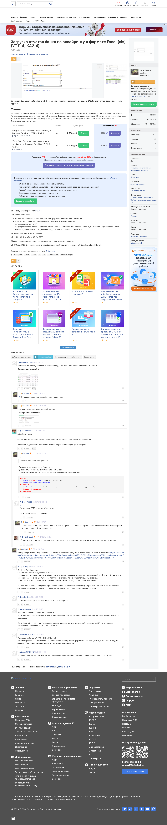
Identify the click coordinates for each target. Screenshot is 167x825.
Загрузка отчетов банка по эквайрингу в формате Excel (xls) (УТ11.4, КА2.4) (68, 44)
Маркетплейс (97, 712)
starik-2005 (28, 537)
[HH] (136, 809)
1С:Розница (94, 735)
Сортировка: (67, 357)
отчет (26, 255)
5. (19, 453)
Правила (126, 724)
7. (20, 502)
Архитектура (58, 713)
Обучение (94, 687)
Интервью (20, 702)
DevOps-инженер (97, 702)
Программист (96, 691)
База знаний (22, 716)
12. (18, 609)
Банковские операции (139, 170)
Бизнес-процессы (61, 695)
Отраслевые (58, 767)
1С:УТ (91, 731)
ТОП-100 (19, 706)
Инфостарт (50, 251)
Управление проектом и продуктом (63, 700)
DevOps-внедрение (24, 768)
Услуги (55, 738)
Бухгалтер (135, 177)
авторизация (64, 667)
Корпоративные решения (67, 756)
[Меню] (13, 3)
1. (18, 362)
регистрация (51, 667)
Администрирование (25, 743)
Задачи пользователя (26, 731)
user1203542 (29, 502)
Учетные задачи (23, 728)
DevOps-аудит (22, 764)
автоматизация (66, 255)
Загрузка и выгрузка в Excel (142, 168)
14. (18, 652)
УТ (40, 255)
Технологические (60, 775)
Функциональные (23, 724)
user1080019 (27, 634)
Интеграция (21, 747)
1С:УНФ (92, 728)
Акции (55, 727)
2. (19, 393)
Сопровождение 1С (63, 723)
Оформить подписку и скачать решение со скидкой (69, 165)
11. (18, 597)
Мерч (129, 704)
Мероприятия (134, 687)
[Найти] (153, 679)
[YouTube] (147, 809)
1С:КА (92, 724)
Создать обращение (135, 771)
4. (18, 431)
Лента (18, 699)
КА (44, 255)
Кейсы (55, 742)
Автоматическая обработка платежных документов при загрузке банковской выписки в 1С (112, 296)
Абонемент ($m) (137, 243)
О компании (129, 712)
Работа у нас (128, 731)
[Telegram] (124, 809)
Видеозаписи (133, 691)
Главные (19, 695)
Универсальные (96, 747)
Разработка (21, 735)
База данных (21, 739)
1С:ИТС (55, 730)
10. (18, 566)
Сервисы (56, 734)
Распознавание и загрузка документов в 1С (83, 332)
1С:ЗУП (92, 739)
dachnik (25, 393)
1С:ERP (92, 720)
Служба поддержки (135, 742)
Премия (19, 710)
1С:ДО (92, 743)
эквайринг (18, 255)
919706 (38, 211)
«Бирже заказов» (138, 96)
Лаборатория (23, 757)
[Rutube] (153, 809)
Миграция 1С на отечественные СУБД (26, 784)
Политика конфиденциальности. (59, 799)
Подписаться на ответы (22, 357)
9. (20, 537)
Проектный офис (98, 764)
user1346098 (28, 652)
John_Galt (26, 566)
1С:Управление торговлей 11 (142, 197)
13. (18, 634)
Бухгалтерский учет (139, 236)
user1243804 (27, 362)
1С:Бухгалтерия (96, 716)
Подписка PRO (22, 720)
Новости (19, 691)
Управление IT (59, 709)
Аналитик (93, 695)
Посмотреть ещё (68, 347)
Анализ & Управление (64, 687)
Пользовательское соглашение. (27, 799)
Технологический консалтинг (29, 772)
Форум (130, 700)
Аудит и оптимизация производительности (25, 777)
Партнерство (58, 746)
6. (18, 549)
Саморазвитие (59, 717)
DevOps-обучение (24, 760)
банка (34, 255)
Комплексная (53, 255)
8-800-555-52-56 (131, 762)
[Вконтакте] (130, 809)
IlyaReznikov (26, 431)
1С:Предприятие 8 (138, 191)
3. (19, 406)
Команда (56, 705)
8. (21, 522)
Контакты (127, 735)
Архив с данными (138, 184)
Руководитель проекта (100, 699)
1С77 (91, 754)
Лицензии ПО (58, 763)
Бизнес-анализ (59, 691)
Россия (134, 216)
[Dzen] (141, 809)
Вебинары (57, 750)
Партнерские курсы (99, 706)
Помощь (126, 727)
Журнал (20, 687)
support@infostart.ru (133, 765)
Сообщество (21, 751)
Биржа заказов (134, 696)
